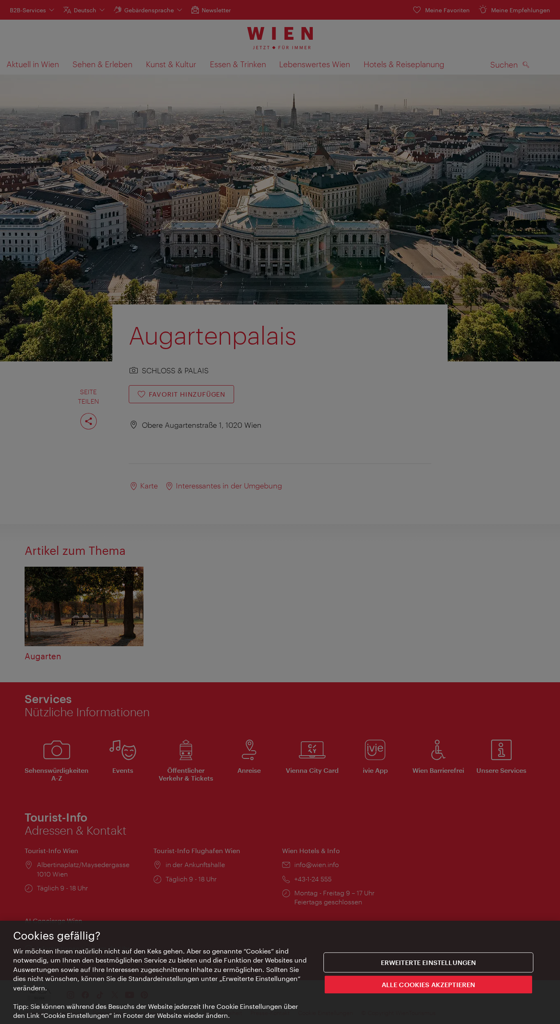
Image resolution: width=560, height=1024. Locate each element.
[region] (280, 972)
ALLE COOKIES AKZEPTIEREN (429, 984)
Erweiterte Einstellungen (428, 962)
